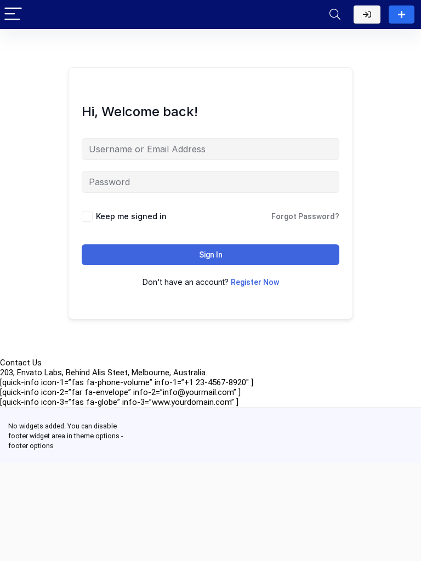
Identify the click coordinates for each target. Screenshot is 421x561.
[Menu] (13, 14)
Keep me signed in (131, 216)
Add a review (401, 14)
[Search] (335, 14)
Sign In (211, 254)
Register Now (255, 282)
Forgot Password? (305, 216)
